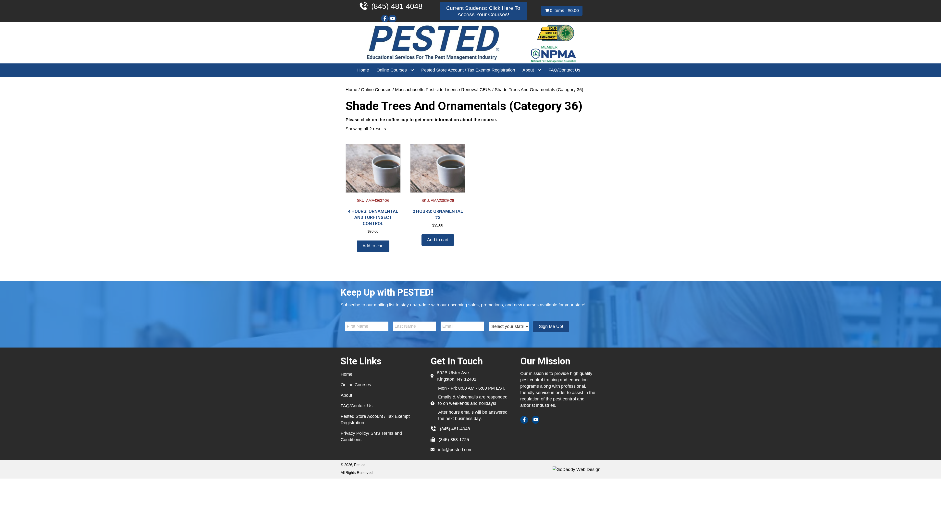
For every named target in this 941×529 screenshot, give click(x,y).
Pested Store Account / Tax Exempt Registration (375, 419)
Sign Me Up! (551, 326)
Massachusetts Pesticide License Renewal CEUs (443, 89)
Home (351, 89)
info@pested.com (455, 449)
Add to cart (373, 245)
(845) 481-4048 (455, 428)
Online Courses (376, 89)
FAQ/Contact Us (356, 405)
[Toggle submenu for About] (539, 70)
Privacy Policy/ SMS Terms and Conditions (371, 436)
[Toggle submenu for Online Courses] (412, 70)
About (346, 395)
